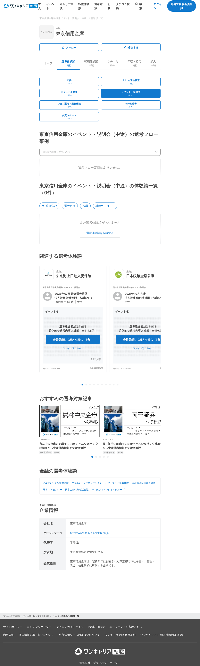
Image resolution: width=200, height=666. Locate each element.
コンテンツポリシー (39, 626)
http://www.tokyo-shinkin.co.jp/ (90, 532)
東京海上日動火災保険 (143, 482)
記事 (109, 6)
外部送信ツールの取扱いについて (79, 634)
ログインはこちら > (72, 348)
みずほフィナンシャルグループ (108, 489)
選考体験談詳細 (96, 368)
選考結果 (69, 205)
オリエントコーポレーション (87, 482)
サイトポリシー (12, 626)
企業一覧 (31, 616)
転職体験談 (83, 6)
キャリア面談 (66, 6)
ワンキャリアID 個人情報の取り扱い (162, 634)
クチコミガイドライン (70, 626)
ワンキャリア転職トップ (14, 616)
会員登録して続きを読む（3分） (73, 339)
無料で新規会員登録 (182, 6)
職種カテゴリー (105, 205)
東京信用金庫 (43, 616)
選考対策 (98, 6)
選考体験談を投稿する (100, 232)
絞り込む (51, 205)
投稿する (133, 47)
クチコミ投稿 (123, 6)
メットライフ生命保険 (117, 482)
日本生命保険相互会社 (76, 489)
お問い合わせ (96, 626)
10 (118, 385)
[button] (73, 328)
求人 (39, 6)
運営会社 (84, 662)
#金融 (56, 452)
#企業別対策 (45, 452)
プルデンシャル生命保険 (56, 482)
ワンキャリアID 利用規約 (120, 634)
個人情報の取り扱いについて (36, 634)
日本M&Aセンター (52, 489)
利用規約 (8, 634)
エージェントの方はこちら (125, 626)
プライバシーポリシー (107, 662)
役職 (85, 205)
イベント (50, 6)
